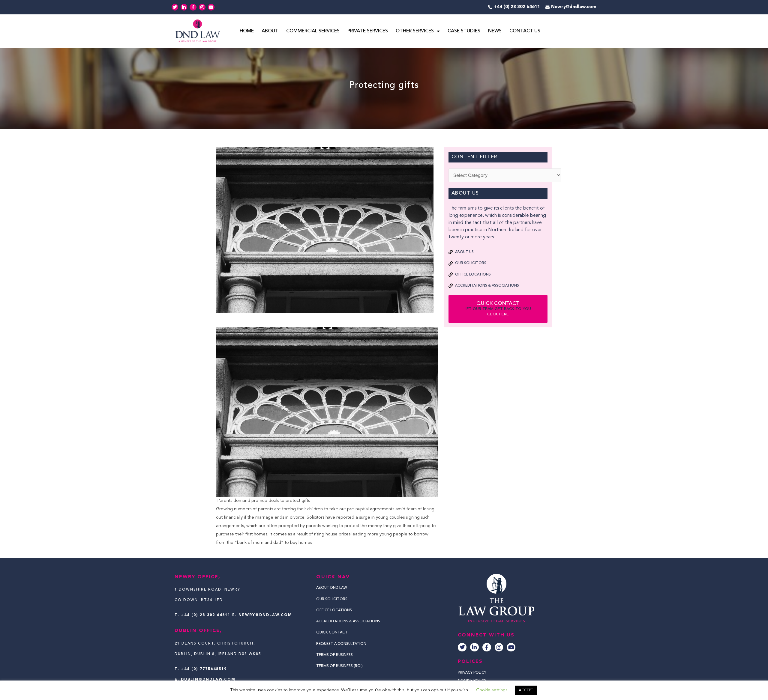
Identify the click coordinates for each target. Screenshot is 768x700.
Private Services (367, 31)
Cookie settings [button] (492, 690)
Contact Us (524, 31)
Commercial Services (313, 31)
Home (247, 31)
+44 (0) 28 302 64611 (205, 615)
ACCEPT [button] (526, 690)
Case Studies (464, 31)
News (495, 31)
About (270, 31)
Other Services (415, 31)
